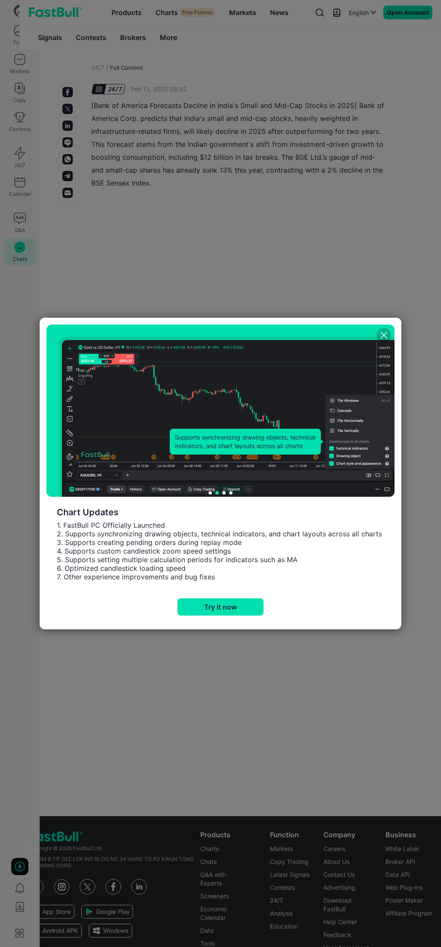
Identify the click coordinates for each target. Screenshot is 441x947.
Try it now (220, 607)
